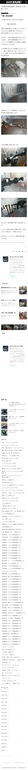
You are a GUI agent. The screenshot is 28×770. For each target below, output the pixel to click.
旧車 (4, 492)
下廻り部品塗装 (5, 13)
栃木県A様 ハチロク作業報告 (10, 563)
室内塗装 (17, 532)
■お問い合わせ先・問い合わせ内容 (11, 453)
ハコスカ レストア (8, 646)
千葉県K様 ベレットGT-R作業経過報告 (13, 568)
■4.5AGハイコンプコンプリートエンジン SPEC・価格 (12, 476)
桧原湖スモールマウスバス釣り (10, 675)
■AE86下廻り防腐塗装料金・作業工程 (12, 529)
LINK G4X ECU (7, 482)
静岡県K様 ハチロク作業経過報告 (11, 586)
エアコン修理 (6, 503)
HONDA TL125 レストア (10, 670)
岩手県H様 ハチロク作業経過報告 (11, 558)
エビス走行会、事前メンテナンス (17, 423)
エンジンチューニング (9, 463)
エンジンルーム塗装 (8, 521)
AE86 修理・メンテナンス (10, 458)
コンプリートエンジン (9, 466)
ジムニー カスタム (8, 667)
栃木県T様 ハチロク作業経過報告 (11, 547)
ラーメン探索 (6, 683)
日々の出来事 (14, 455)
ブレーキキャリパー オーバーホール (12, 490)
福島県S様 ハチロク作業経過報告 (11, 573)
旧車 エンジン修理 (8, 495)
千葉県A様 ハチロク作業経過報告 (11, 592)
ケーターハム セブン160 (9, 571)
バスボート (6, 678)
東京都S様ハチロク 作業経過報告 (11, 620)
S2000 (17, 657)
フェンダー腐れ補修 (8, 513)
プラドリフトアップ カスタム (10, 665)
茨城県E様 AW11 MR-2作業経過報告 (12, 576)
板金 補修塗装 (7, 511)
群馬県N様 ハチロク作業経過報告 (11, 545)
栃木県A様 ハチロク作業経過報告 (11, 539)
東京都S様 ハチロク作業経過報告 (11, 599)
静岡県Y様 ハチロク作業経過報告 (11, 594)
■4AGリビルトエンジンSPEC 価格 (11, 468)
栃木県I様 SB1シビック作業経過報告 (12, 607)
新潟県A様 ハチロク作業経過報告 (11, 534)
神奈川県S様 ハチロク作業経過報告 (12, 605)
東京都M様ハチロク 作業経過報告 (11, 641)
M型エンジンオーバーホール (10, 498)
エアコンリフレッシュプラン (10, 500)
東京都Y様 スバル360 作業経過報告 (12, 618)
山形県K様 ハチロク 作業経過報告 (12, 610)
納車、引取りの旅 (7, 447)
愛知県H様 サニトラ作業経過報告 (11, 581)
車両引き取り (6, 662)
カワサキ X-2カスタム (9, 680)
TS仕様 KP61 (7, 657)
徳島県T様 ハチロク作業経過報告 (11, 584)
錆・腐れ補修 (20, 511)
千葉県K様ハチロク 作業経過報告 (11, 644)
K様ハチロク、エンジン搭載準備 (16, 416)
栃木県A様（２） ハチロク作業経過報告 (13, 560)
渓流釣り (16, 683)
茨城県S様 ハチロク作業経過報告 (11, 542)
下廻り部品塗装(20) (5, 242)
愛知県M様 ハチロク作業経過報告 (11, 555)
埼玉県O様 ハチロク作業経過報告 (11, 597)
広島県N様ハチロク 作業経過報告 (11, 615)
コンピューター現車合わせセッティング (13, 485)
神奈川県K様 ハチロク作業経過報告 (12, 537)
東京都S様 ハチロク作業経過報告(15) (18, 242)
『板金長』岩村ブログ (9, 506)
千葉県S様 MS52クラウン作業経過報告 (12, 602)
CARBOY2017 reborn (8, 659)
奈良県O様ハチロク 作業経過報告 (11, 625)
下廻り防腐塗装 (7, 526)
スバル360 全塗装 (7, 652)
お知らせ (20, 659)
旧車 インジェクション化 (16, 492)
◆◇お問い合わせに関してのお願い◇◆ (12, 450)
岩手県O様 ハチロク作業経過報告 (11, 550)
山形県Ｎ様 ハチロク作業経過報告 (11, 589)
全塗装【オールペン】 (9, 508)
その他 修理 (6, 460)
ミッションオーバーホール (9, 487)
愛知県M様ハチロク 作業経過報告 (11, 631)
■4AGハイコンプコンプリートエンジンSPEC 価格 (13, 472)
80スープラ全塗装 (7, 649)
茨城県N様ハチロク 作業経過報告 (11, 639)
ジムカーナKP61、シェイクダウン (17, 409)
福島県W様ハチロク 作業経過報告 (11, 636)
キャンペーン (19, 447)
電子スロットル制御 (8, 479)
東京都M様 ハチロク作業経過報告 (11, 579)
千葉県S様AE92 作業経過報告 (10, 633)
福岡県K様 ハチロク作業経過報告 (11, 553)
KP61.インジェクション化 (9, 442)
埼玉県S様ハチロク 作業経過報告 (11, 623)
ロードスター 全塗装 (8, 654)
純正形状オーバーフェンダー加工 (11, 516)
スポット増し (6, 519)
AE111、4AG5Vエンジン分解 (16, 430)
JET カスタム (7, 672)
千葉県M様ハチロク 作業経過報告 (11, 628)
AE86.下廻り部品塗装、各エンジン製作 (12, 312)
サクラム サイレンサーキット (10, 445)
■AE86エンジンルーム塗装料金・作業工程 (13, 524)
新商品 (4, 455)
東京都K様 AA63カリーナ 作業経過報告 (13, 612)
